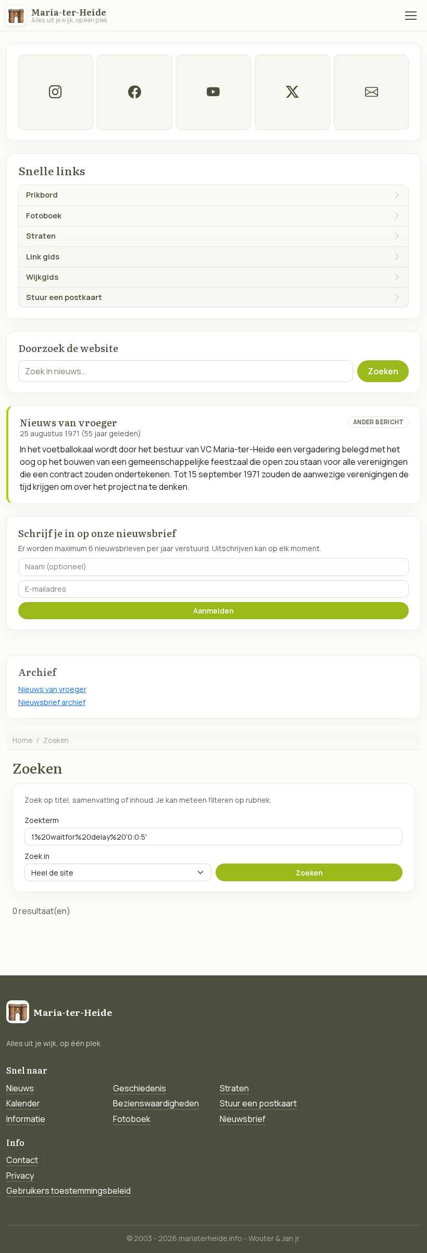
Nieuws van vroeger (52, 689)
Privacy (20, 1175)
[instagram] (55, 92)
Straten (234, 1088)
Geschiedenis (139, 1088)
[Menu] (411, 15)
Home (22, 740)
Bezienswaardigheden (156, 1103)
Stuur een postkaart (258, 1103)
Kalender (23, 1103)
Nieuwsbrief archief (51, 702)
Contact (22, 1160)
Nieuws (20, 1088)
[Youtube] (213, 92)
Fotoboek (131, 1119)
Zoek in (36, 856)
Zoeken (383, 371)
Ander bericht (378, 422)
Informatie (25, 1119)
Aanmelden (213, 611)
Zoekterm (41, 820)
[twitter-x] (292, 92)
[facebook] (134, 92)
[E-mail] (371, 92)
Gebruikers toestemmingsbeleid (68, 1190)
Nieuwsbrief (243, 1119)
